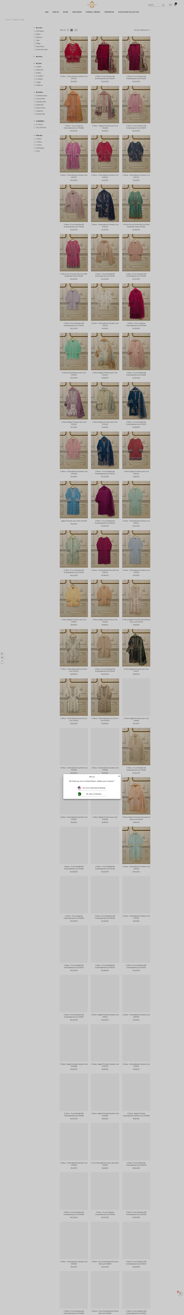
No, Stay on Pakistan (93, 794)
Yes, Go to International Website (94, 788)
